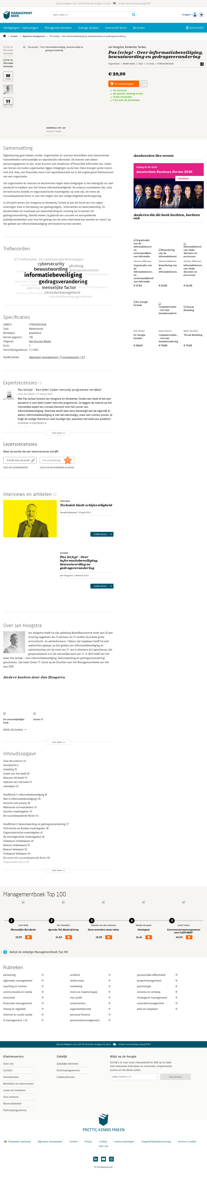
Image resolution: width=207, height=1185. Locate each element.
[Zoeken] (134, 15)
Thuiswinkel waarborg (19, 1141)
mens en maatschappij (83, 992)
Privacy (88, 1141)
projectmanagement (149, 980)
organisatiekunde (80, 1009)
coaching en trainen (15, 986)
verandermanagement (150, 1003)
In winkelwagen (124, 83)
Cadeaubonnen (66, 1077)
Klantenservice (13, 1056)
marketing (76, 986)
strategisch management (152, 997)
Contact (7, 1070)
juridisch (75, 975)
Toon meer (57, 433)
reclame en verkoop (148, 992)
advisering (9, 975)
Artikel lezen (100, 534)
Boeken (14, 36)
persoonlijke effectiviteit (151, 975)
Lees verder (24, 427)
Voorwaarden (11, 1077)
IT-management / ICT (72, 357)
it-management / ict (15, 1020)
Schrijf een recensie (18, 460)
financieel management (17, 1003)
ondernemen (78, 1003)
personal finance (80, 1014)
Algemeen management (34, 36)
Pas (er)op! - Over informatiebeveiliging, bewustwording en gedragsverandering (88, 36)
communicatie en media (17, 992)
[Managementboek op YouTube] (103, 1159)
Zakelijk (62, 1056)
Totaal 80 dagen (53, 131)
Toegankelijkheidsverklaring (156, 1141)
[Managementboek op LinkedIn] (95, 1159)
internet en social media (17, 1014)
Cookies (103, 1141)
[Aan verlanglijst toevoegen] (144, 84)
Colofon (73, 1141)
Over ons (8, 1063)
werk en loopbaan (147, 1009)
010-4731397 (197, 27)
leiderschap (77, 980)
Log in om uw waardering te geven (57, 467)
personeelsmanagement (85, 1020)
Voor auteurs (11, 1096)
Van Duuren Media (40, 341)
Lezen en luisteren (14, 1090)
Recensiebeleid (12, 1103)
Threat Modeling (193, 335)
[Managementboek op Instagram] (111, 1159)
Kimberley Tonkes (135, 47)
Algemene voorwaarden (50, 1141)
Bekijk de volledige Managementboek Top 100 (39, 952)
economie (9, 997)
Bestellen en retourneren (18, 1083)
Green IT (38, 719)
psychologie (144, 986)
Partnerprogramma (14, 1110)
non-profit (76, 997)
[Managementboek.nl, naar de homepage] (17, 18)
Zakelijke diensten (67, 1063)
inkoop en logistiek (14, 1009)
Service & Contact (187, 1141)
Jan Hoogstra (116, 47)
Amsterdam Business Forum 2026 (164, 172)
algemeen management (17, 980)
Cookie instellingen (124, 1141)
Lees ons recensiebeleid (15, 467)
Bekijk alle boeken (13, 729)
